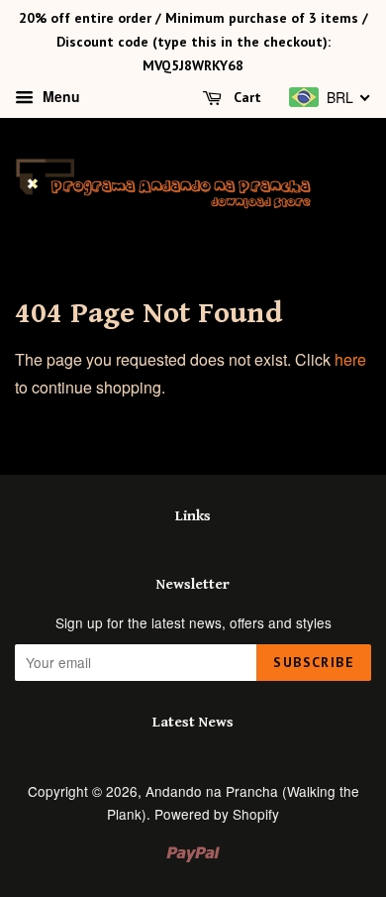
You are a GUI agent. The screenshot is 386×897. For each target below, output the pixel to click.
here (350, 359)
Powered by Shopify (216, 814)
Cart (245, 98)
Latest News (193, 722)
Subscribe (313, 662)
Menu (59, 97)
